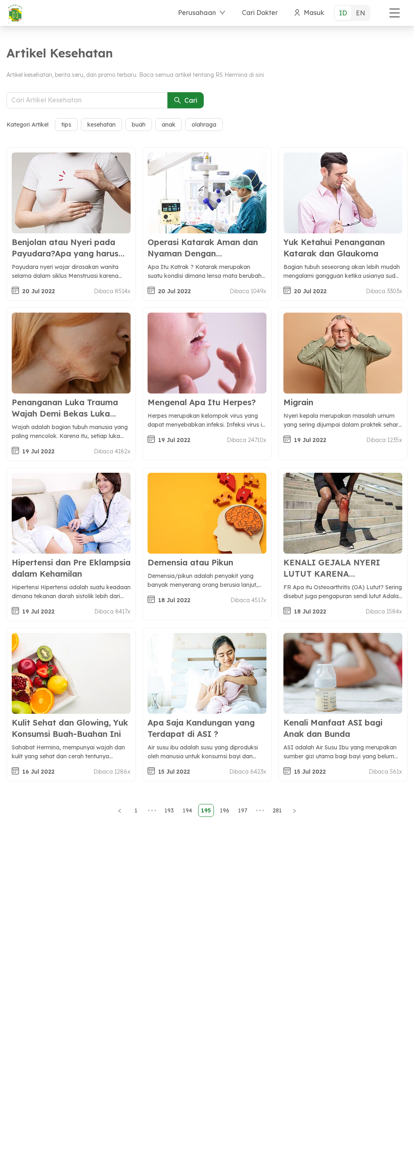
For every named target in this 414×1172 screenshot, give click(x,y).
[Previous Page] (119, 810)
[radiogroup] (352, 13)
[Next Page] (294, 810)
